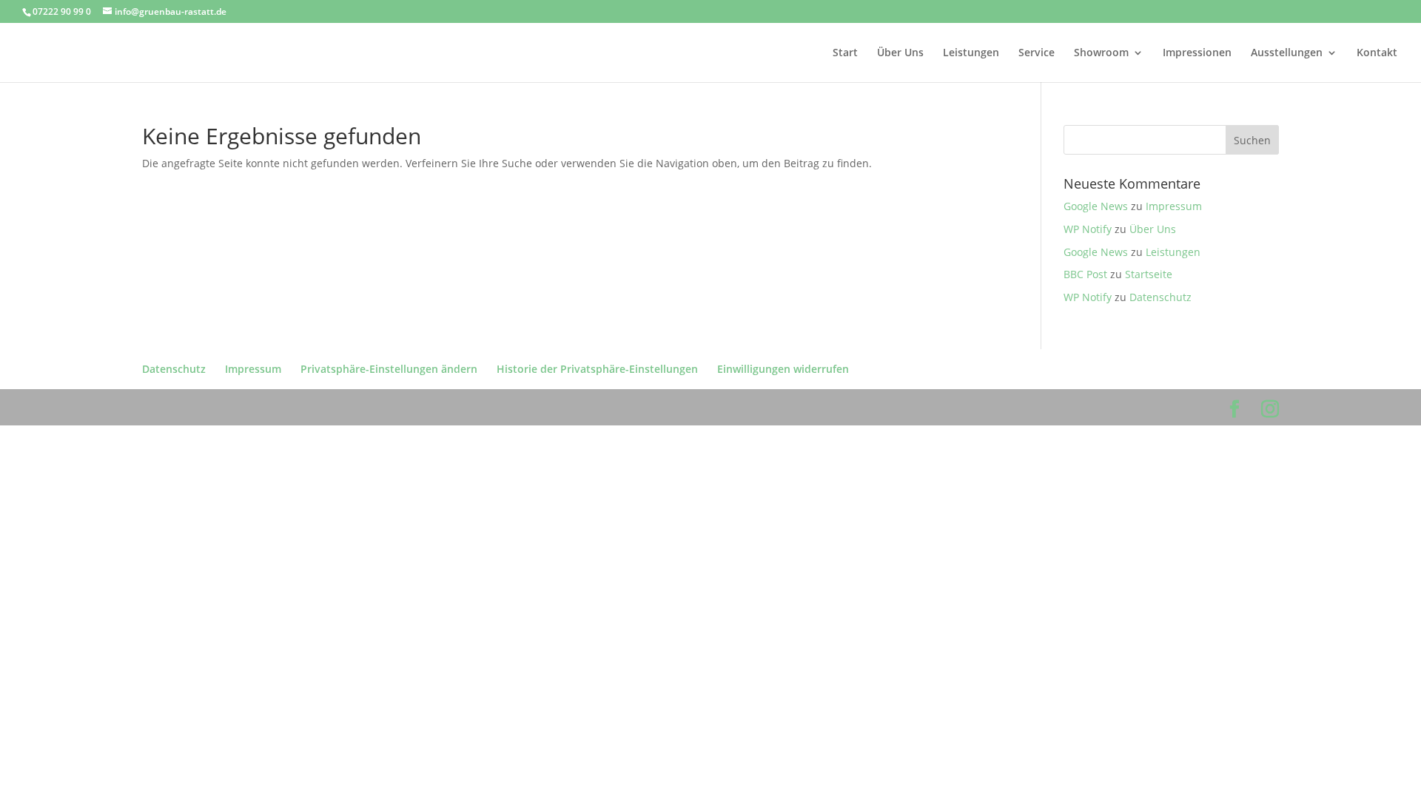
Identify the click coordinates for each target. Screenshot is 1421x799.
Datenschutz (1160, 297)
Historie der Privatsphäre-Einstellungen (597, 369)
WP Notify (1088, 229)
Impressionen (1197, 53)
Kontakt (1377, 53)
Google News (1096, 206)
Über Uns (900, 53)
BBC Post (1085, 274)
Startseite (1148, 274)
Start (845, 53)
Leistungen (971, 53)
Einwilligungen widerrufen (783, 369)
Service (1036, 53)
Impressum (1174, 206)
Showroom (1101, 53)
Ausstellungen (1287, 53)
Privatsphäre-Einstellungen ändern (388, 369)
